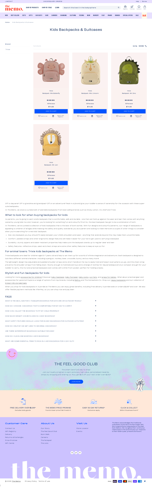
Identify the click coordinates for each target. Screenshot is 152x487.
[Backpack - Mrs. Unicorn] (90, 70)
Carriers (54, 15)
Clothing (73, 15)
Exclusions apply (94, 410)
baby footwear (71, 277)
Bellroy (78, 280)
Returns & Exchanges (14, 437)
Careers (44, 437)
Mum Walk (45, 434)
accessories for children (31, 277)
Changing (63, 15)
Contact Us (10, 428)
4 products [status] (37, 46)
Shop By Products (32, 8)
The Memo (16, 481)
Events (79, 431)
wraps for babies (109, 277)
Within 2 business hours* (129, 410)
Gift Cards (9, 443)
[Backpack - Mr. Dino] (129, 70)
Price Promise (11, 440)
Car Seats (38, 15)
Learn (57, 8)
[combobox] (91, 8)
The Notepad (46, 440)
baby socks (84, 277)
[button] (59, 116)
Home (7, 22)
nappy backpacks (118, 280)
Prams (110, 15)
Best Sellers (15, 15)
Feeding (81, 15)
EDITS (24, 15)
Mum (88, 15)
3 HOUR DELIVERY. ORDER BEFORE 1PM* (27, 1)
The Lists (44, 443)
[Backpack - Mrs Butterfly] (51, 70)
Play (103, 15)
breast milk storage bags (16, 283)
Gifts (30, 15)
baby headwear (57, 277)
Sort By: (138, 46)
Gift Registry (10, 431)
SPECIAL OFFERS (128, 15)
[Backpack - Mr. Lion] (51, 142)
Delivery (8, 434)
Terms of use (44, 481)
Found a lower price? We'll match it (58, 410)
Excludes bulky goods (23, 410)
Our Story (45, 428)
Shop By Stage (47, 8)
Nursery (96, 15)
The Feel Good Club (49, 431)
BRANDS (117, 15)
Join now (75, 382)
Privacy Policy (31, 481)
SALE (137, 15)
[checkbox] (17, 49)
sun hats (93, 277)
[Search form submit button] (118, 7)
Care (46, 15)
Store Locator (82, 428)
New (6, 15)
